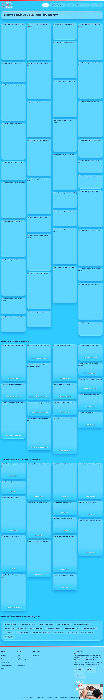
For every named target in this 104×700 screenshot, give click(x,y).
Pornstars (70, 5)
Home (45, 5)
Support (3, 655)
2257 (2, 669)
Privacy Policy (5, 662)
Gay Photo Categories (57, 5)
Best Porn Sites (96, 5)
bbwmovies (36, 655)
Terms (3, 659)
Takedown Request (6, 665)
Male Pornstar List (82, 5)
